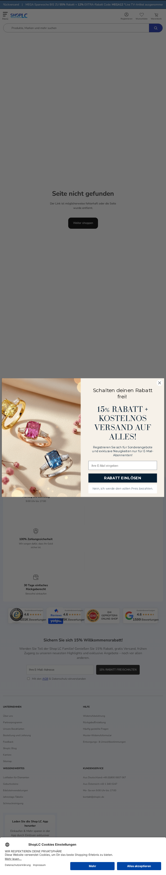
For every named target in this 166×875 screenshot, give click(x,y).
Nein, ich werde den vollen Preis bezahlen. (123, 488)
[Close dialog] (159, 383)
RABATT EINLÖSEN (122, 478)
